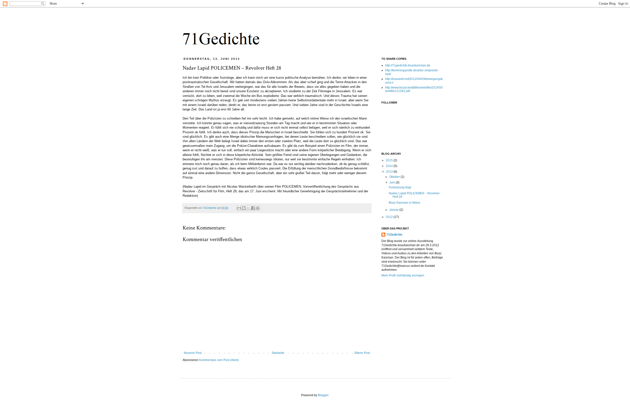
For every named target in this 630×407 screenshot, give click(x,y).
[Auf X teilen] (248, 208)
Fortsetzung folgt (400, 187)
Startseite (278, 353)
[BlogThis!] (243, 208)
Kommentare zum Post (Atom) (219, 360)
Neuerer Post (193, 353)
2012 (390, 217)
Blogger (323, 395)
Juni (392, 182)
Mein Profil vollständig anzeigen (402, 275)
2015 (390, 160)
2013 (390, 171)
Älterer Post (362, 353)
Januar (394, 209)
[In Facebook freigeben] (253, 208)
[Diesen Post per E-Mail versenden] (238, 208)
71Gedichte (394, 234)
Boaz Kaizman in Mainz (404, 202)
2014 (390, 166)
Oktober (395, 177)
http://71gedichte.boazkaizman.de (407, 65)
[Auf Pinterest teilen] (257, 208)
